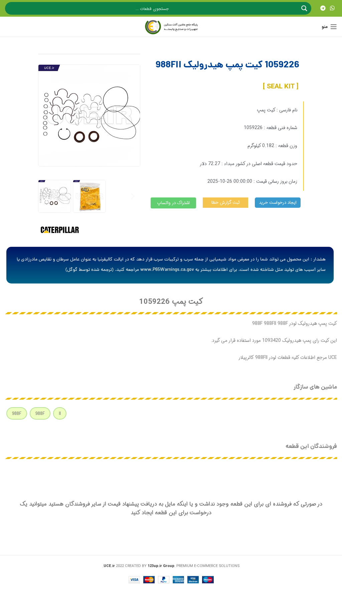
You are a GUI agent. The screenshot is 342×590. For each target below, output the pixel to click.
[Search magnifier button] (305, 8)
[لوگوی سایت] (171, 26)
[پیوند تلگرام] (323, 8)
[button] (45, 196)
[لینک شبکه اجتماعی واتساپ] (332, 8)
